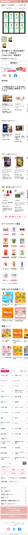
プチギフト (4, 469)
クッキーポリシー (8, 523)
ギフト (4, 473)
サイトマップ (6, 522)
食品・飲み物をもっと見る (13, 216)
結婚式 (13, 469)
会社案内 (12, 522)
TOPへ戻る (14, 525)
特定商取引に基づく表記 (19, 523)
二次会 (22, 469)
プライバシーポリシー (21, 522)
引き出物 (13, 473)
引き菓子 (22, 473)
